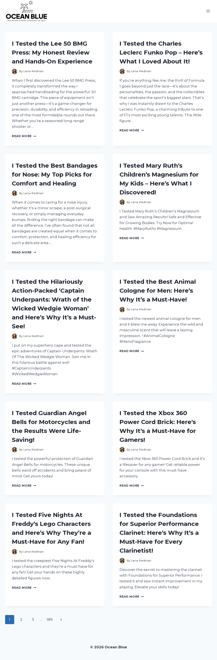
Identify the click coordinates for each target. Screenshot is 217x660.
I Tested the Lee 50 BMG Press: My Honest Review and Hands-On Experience (52, 52)
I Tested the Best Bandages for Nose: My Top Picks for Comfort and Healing (54, 174)
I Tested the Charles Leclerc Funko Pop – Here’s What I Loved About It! (161, 52)
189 (50, 619)
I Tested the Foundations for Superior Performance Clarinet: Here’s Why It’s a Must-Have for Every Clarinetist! (159, 532)
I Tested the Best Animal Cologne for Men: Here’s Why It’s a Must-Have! (158, 290)
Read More (24, 136)
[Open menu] (208, 11)
